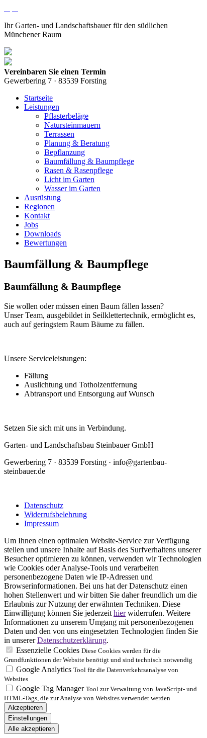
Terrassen (59, 134)
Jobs (31, 224)
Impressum (41, 523)
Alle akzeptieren (31, 728)
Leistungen (41, 107)
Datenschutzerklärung (72, 640)
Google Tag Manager (50, 688)
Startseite (38, 98)
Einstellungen (27, 718)
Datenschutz (43, 505)
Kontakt (37, 215)
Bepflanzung (64, 152)
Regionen (39, 206)
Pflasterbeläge (66, 116)
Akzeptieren (25, 707)
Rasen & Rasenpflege (78, 170)
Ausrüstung (42, 197)
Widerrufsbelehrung (55, 514)
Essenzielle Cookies (47, 650)
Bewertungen (45, 242)
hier (120, 613)
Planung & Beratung (77, 143)
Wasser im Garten (72, 188)
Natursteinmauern (72, 125)
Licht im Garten (69, 179)
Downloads (42, 233)
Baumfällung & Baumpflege (89, 161)
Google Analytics (43, 669)
